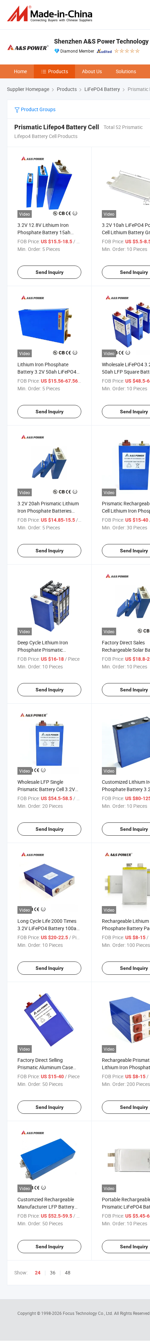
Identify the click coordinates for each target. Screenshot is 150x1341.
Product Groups (37, 109)
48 (67, 1272)
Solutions (126, 71)
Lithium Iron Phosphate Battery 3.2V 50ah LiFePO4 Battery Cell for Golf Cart (46, 371)
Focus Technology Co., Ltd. (88, 1313)
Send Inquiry (49, 272)
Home (20, 71)
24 (37, 1272)
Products (58, 71)
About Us (92, 71)
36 (52, 1272)
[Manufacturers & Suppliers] (51, 14)
